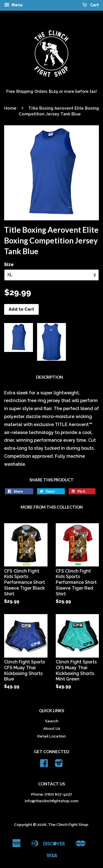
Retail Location (51, 736)
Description (49, 377)
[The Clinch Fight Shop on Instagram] (59, 765)
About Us (51, 728)
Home (10, 108)
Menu (17, 5)
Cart (94, 5)
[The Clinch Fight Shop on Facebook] (44, 765)
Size (9, 264)
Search (51, 721)
